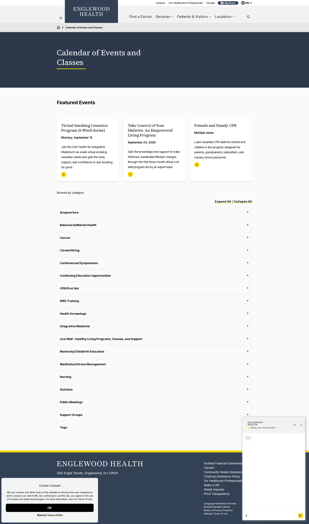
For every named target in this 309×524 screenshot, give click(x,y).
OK (49, 507)
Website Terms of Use (50, 515)
